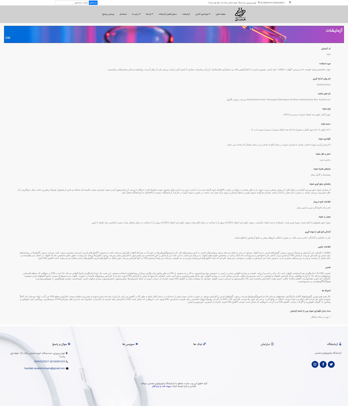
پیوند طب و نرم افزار (161, 386)
